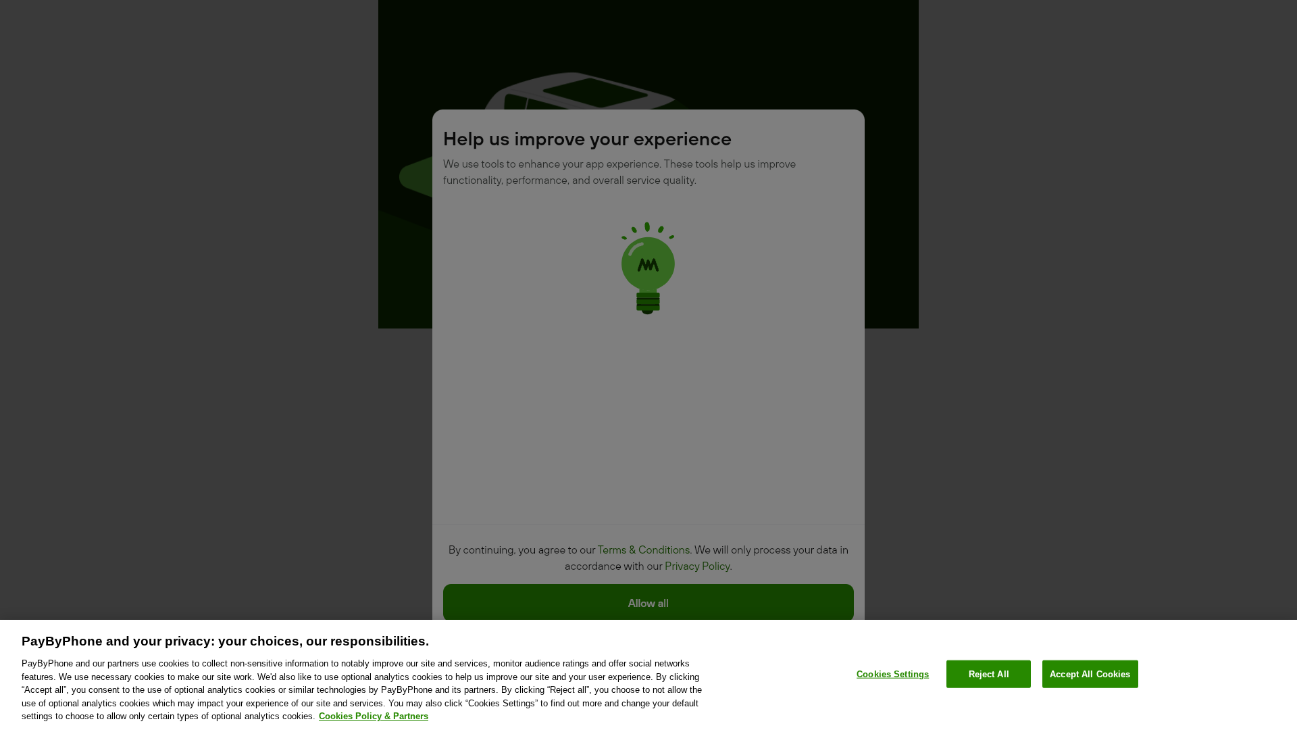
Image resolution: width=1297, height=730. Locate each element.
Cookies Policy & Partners (373, 716)
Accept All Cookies (1090, 673)
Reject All (989, 673)
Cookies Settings (893, 673)
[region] (648, 675)
